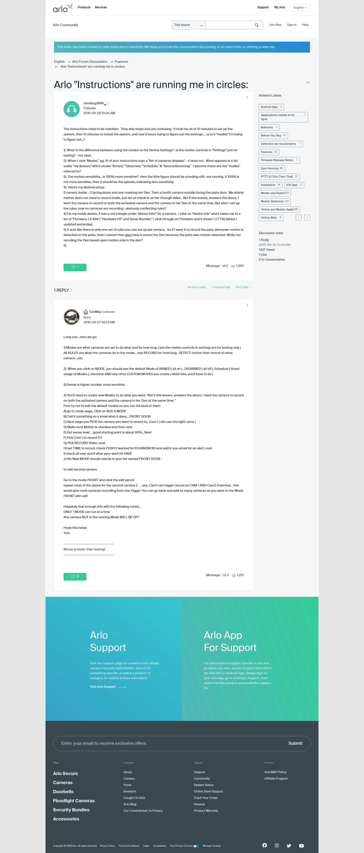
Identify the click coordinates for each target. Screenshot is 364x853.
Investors (130, 791)
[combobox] (234, 25)
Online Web (269, 217)
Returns (199, 804)
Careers (129, 778)
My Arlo (279, 7)
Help (305, 24)
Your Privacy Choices (181, 846)
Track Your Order (206, 798)
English (59, 61)
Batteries (267, 127)
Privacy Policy (107, 846)
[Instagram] (277, 846)
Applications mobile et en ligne (278, 117)
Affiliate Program (276, 778)
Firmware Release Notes (277, 160)
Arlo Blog (130, 804)
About (128, 772)
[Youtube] (301, 846)
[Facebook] (264, 845)
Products (84, 7)
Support (263, 7)
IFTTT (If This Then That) (277, 176)
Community (202, 778)
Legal (146, 846)
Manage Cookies (212, 846)
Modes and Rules (272, 193)
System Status (203, 785)
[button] (247, 97)
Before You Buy (271, 135)
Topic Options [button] (308, 83)
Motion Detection (272, 201)
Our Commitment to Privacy (143, 810)
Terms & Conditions (129, 846)
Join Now (275, 24)
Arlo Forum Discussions (89, 61)
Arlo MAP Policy (275, 772)
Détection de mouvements (278, 144)
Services (101, 7)
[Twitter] (289, 846)
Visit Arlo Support (103, 687)
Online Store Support (208, 791)
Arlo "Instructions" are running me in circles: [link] (93, 66)
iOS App (291, 185)
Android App (269, 107)
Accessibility (159, 846)
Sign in (292, 24)
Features (121, 61)
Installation (268, 185)
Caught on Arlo (134, 798)
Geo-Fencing (269, 168)
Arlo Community (65, 25)
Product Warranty (206, 810)
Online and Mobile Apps (277, 209)
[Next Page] (307, 217)
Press (127, 785)
